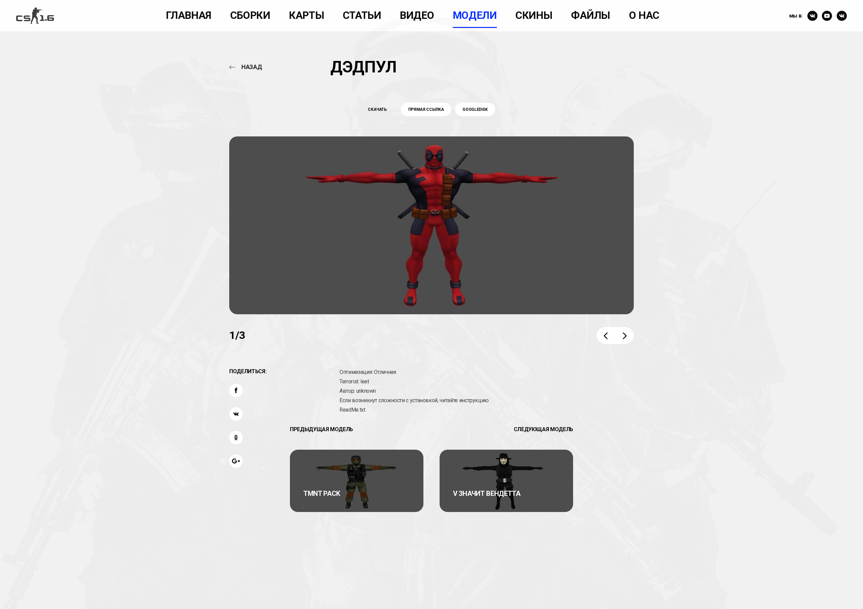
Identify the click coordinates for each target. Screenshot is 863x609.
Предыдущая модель (321, 429)
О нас (644, 15)
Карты (306, 15)
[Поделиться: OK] (236, 437)
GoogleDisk (475, 109)
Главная (189, 15)
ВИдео (417, 15)
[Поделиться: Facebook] (236, 390)
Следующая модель (543, 429)
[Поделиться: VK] (236, 414)
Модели (475, 15)
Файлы (590, 15)
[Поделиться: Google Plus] (236, 461)
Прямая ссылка (426, 109)
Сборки (250, 15)
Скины (533, 15)
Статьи (362, 15)
